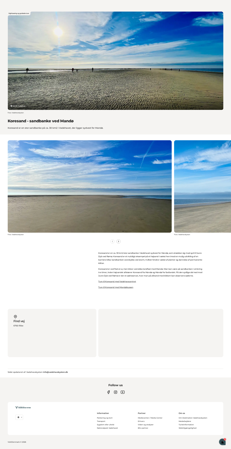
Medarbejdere (185, 421)
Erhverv (141, 421)
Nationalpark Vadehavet (107, 428)
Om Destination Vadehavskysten (193, 418)
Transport (101, 421)
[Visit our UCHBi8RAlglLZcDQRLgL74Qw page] (123, 392)
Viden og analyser (146, 425)
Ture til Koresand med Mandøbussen (115, 287)
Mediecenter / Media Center (150, 418)
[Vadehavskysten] (23, 407)
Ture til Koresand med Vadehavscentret (117, 281)
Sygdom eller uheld (105, 425)
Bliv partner (143, 428)
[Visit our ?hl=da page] (115, 392)
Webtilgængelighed (187, 428)
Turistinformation (186, 425)
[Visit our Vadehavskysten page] (108, 392)
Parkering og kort (104, 418)
